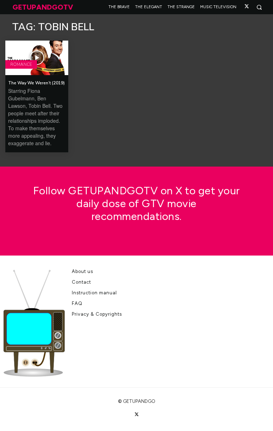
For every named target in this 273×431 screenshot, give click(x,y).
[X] (246, 6)
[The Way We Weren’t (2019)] (36, 58)
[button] (259, 7)
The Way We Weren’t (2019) (36, 83)
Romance (21, 64)
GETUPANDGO (139, 401)
